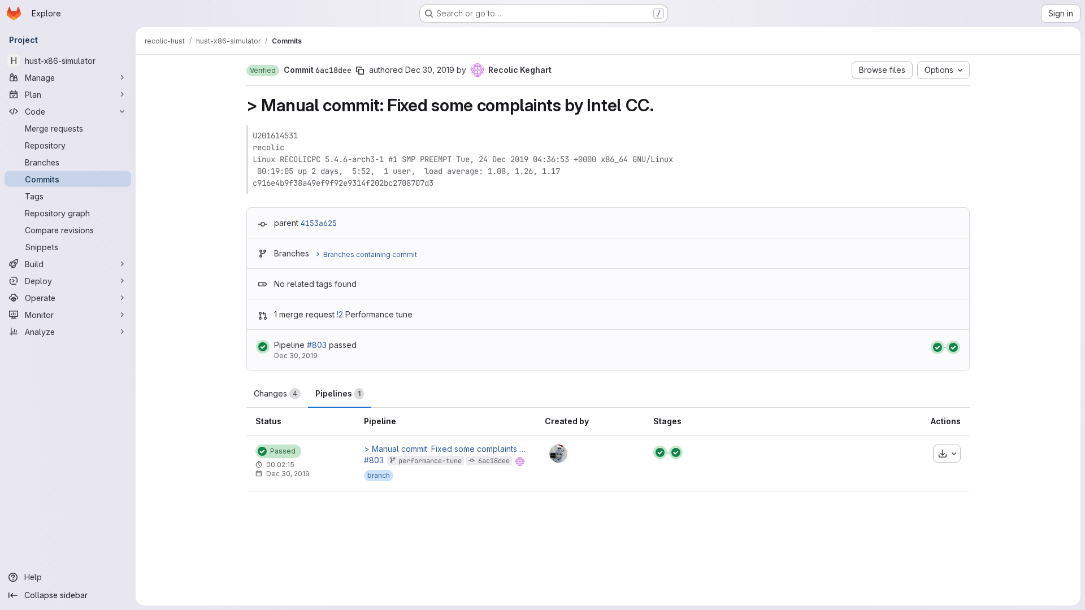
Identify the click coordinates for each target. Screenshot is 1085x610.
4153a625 (319, 223)
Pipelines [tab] (338, 393)
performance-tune (430, 460)
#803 (317, 345)
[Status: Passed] (263, 347)
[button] (262, 70)
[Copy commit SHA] (360, 70)
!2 (340, 314)
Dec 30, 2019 (429, 70)
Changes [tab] (275, 393)
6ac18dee (494, 460)
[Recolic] (558, 454)
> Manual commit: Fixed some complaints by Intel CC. (445, 449)
